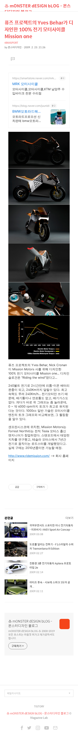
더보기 (69, 518)
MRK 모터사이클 (25, 84)
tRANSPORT (11, 43)
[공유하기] (22, 487)
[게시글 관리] (27, 487)
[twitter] (29, 728)
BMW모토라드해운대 (26, 111)
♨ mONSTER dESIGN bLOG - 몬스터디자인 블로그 (38, 6)
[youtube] (46, 728)
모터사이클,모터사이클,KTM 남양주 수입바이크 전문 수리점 (38, 91)
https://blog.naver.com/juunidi (30, 105)
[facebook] (22, 728)
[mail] (55, 728)
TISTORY (39, 706)
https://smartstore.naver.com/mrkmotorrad (35, 78)
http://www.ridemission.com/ (29, 456)
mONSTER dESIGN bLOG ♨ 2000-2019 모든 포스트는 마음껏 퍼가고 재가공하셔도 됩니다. (31, 634)
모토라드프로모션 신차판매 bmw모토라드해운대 (26, 119)
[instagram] (38, 728)
